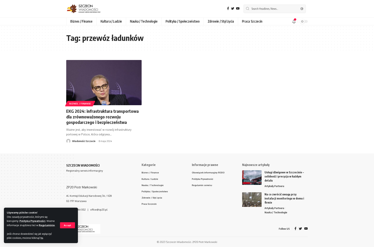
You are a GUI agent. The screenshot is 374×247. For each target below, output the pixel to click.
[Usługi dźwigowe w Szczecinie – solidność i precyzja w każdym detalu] (252, 177)
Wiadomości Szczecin (83, 141)
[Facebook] (228, 8)
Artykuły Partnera (274, 186)
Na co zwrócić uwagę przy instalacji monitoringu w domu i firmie (284, 198)
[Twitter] (232, 8)
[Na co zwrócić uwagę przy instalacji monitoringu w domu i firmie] (252, 199)
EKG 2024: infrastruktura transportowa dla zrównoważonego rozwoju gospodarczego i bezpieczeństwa (102, 116)
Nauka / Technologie (276, 212)
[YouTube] (238, 8)
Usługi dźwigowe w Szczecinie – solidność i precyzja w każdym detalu (284, 176)
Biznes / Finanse (80, 103)
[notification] (294, 21)
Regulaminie (47, 225)
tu (42, 237)
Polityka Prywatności (32, 220)
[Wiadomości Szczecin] (86, 9)
